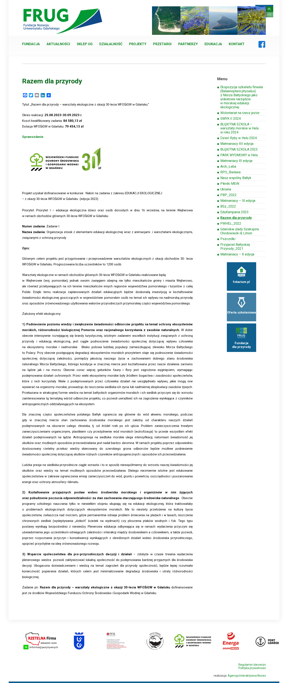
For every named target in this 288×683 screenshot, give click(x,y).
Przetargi (162, 44)
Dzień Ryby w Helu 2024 (238, 138)
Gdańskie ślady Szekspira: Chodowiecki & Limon (239, 231)
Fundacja (31, 44)
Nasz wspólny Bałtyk (235, 178)
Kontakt (237, 44)
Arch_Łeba (228, 166)
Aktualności (58, 44)
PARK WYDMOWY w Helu (239, 155)
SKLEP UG (85, 44)
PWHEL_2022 (230, 223)
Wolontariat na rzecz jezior (240, 113)
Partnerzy (188, 44)
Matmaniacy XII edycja (236, 144)
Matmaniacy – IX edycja (237, 201)
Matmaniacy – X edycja (237, 254)
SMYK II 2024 (230, 119)
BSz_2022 (228, 206)
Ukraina (225, 189)
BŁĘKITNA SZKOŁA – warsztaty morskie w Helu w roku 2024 (239, 128)
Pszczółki (227, 239)
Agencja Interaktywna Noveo (247, 675)
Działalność (110, 44)
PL (269, 9)
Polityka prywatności (252, 668)
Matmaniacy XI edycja (236, 161)
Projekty (137, 44)
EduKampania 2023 (234, 212)
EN (269, 14)
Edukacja (213, 44)
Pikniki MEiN (229, 184)
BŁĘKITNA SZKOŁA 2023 (239, 149)
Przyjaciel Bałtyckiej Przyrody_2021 (235, 247)
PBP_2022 (228, 195)
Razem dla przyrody (236, 218)
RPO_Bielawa (230, 172)
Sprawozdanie (32, 137)
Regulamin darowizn (252, 664)
